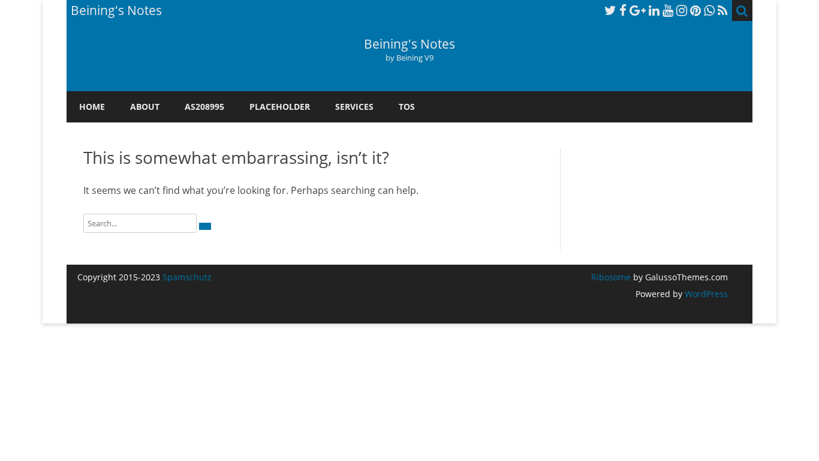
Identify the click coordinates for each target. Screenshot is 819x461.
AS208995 (204, 106)
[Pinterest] (695, 10)
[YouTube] (668, 10)
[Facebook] (623, 10)
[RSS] (723, 10)
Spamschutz (187, 277)
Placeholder (279, 106)
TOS (407, 106)
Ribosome (611, 277)
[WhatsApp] (709, 10)
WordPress (705, 294)
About (144, 106)
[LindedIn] (654, 10)
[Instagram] (681, 10)
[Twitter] (610, 10)
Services (354, 106)
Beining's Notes (409, 44)
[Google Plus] (638, 10)
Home (92, 106)
